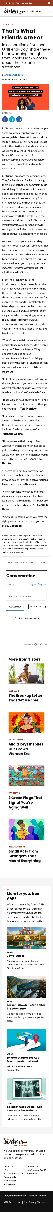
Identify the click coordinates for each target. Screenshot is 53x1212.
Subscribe (35, 11)
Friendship (8, 24)
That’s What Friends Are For (22, 34)
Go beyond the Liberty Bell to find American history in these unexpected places (25, 1017)
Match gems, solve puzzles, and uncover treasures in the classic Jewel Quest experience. (25, 964)
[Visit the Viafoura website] (40, 644)
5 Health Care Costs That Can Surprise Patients (24, 1108)
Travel (10, 1001)
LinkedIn (19, 119)
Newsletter (10, 1180)
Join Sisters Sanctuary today (18, 3)
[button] (49, 10)
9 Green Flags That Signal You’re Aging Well (25, 802)
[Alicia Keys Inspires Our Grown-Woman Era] (26, 722)
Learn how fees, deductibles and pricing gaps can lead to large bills (24, 1117)
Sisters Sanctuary (13, 1173)
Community (10, 1177)
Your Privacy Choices (34, 1202)
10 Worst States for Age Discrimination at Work (23, 1059)
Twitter (12, 119)
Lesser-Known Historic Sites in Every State (26, 1006)
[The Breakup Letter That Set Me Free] (26, 673)
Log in (32, 584)
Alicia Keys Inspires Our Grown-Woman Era (26, 749)
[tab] (16, 606)
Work (10, 1054)
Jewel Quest (15, 956)
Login (23, 11)
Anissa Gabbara (14, 74)
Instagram (9, 1184)
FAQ (6, 1169)
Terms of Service (38, 1195)
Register (42, 584)
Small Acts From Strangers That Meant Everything (25, 856)
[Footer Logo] (26, 1142)
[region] (26, 613)
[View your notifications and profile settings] (46, 606)
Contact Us (32, 1166)
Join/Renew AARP (36, 1169)
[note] (25, 113)
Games (10, 952)
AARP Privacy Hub (12, 1202)
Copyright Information (15, 1195)
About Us (9, 1166)
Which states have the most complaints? (20, 1068)
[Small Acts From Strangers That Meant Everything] (26, 829)
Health (10, 1103)
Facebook (5, 119)
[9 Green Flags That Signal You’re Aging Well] (26, 776)
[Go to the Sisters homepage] (7, 11)
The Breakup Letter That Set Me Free (25, 698)
